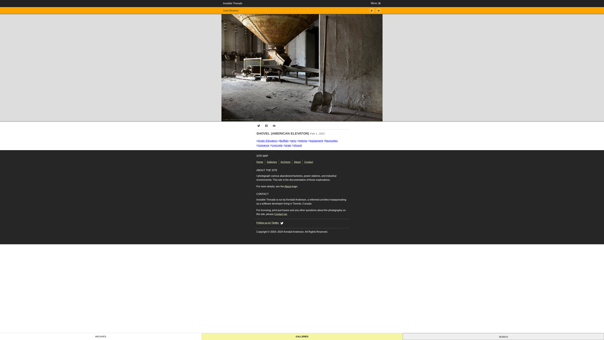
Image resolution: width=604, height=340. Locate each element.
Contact (308, 162)
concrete (277, 145)
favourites (331, 140)
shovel (298, 145)
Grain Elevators (230, 10)
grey (293, 140)
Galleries (272, 162)
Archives (285, 162)
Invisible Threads (232, 3)
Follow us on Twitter (267, 222)
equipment (316, 140)
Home (259, 162)
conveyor (263, 145)
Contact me (280, 214)
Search (503, 337)
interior (303, 140)
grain (288, 145)
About (297, 162)
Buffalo (284, 140)
